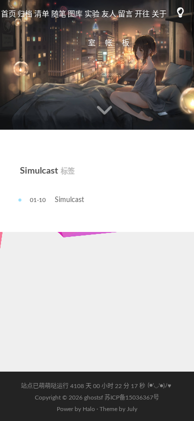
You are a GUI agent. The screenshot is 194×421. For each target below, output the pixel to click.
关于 (159, 14)
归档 (24, 14)
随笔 (58, 14)
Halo (89, 409)
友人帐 (108, 28)
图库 (75, 14)
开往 (142, 14)
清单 (41, 14)
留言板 (125, 28)
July (132, 409)
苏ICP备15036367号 (131, 398)
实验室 (92, 28)
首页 (8, 14)
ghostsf (94, 398)
